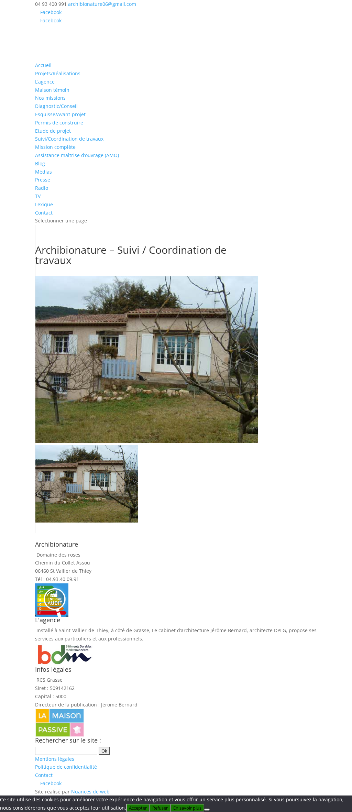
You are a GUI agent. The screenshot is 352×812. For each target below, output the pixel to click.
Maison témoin (52, 90)
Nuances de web (90, 791)
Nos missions (50, 98)
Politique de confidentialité (66, 767)
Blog (40, 163)
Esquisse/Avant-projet (60, 114)
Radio (41, 188)
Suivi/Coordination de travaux (69, 138)
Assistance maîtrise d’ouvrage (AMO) (77, 155)
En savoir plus (187, 808)
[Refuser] (207, 810)
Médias (43, 171)
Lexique (44, 204)
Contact (44, 212)
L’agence (45, 81)
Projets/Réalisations (57, 73)
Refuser (160, 808)
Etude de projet (53, 131)
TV (38, 196)
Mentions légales (54, 759)
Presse (42, 179)
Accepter (138, 808)
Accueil (43, 65)
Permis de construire (59, 122)
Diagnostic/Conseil (56, 106)
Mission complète (55, 147)
